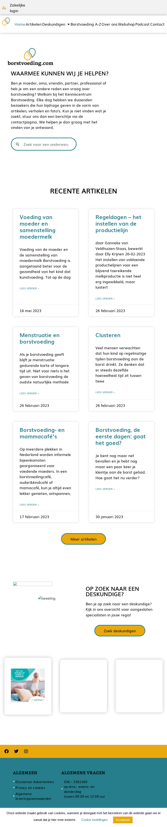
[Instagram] (26, 751)
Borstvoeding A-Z (85, 24)
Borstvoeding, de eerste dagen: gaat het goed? (120, 436)
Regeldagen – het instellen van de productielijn (118, 223)
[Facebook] (6, 751)
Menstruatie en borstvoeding (40, 338)
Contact (157, 24)
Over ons (109, 24)
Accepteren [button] (123, 820)
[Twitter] (16, 751)
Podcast (142, 24)
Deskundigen (53, 24)
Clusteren (107, 335)
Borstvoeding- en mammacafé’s (42, 433)
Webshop (126, 24)
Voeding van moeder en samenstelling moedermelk (37, 226)
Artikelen (34, 24)
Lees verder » (29, 288)
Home (20, 24)
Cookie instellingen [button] (94, 820)
